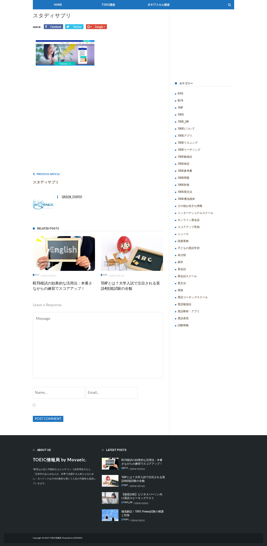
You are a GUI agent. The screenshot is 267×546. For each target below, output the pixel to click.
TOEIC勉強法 (185, 156)
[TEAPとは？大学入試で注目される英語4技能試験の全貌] (132, 253)
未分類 (182, 255)
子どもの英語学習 (189, 248)
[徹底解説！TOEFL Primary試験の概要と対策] (110, 515)
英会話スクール (187, 276)
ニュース (183, 234)
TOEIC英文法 (185, 191)
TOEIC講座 (108, 4)
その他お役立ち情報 (190, 206)
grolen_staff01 (72, 197)
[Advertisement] (98, 120)
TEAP (104, 275)
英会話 (182, 269)
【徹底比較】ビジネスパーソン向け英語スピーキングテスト (141, 496)
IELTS (36, 275)
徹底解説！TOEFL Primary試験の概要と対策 (142, 513)
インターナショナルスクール (195, 213)
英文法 (182, 283)
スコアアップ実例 (189, 227)
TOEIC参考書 (185, 170)
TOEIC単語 (183, 163)
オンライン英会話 (189, 220)
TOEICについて (186, 128)
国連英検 (183, 241)
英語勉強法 (184, 304)
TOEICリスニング (188, 142)
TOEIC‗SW (183, 121)
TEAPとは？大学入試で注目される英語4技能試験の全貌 (130, 285)
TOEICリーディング (189, 149)
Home (58, 4)
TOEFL (181, 114)
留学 (180, 262)
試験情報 (183, 325)
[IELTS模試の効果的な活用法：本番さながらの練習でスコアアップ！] (64, 253)
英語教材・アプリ (189, 311)
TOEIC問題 (183, 177)
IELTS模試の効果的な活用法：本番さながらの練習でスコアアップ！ (62, 285)
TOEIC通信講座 (186, 199)
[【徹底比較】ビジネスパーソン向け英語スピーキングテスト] (110, 498)
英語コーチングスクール (193, 297)
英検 (180, 290)
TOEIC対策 (183, 184)
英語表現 (183, 318)
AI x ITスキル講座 (159, 4)
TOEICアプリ (185, 135)
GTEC (180, 93)
